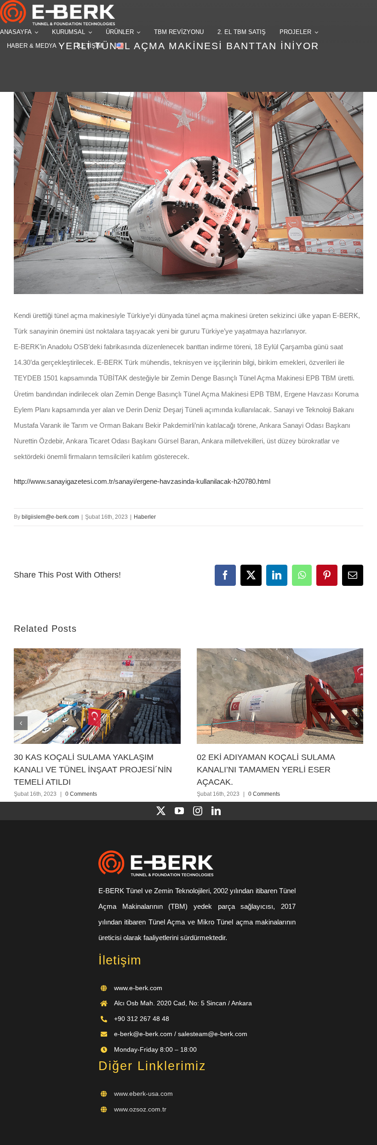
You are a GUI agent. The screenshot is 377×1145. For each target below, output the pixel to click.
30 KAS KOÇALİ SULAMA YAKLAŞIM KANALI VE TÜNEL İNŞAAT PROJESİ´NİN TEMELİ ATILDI (93, 770)
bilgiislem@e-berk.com (50, 517)
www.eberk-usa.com (143, 1093)
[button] (21, 723)
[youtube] (179, 811)
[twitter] (161, 811)
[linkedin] (216, 811)
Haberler (145, 517)
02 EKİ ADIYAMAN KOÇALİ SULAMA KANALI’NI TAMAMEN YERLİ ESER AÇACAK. (266, 770)
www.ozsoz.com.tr (140, 1109)
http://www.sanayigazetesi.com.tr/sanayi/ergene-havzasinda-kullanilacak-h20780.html (142, 481)
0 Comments (81, 794)
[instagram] (197, 811)
